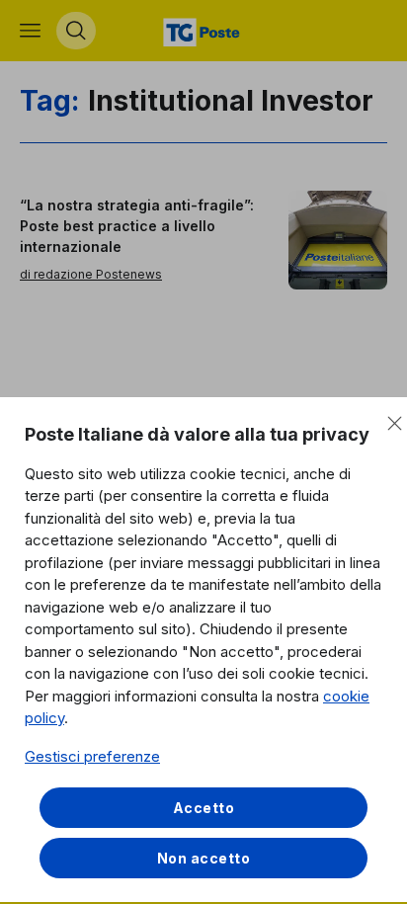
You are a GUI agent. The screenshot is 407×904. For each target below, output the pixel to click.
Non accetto (204, 858)
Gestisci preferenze (92, 756)
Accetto (204, 807)
